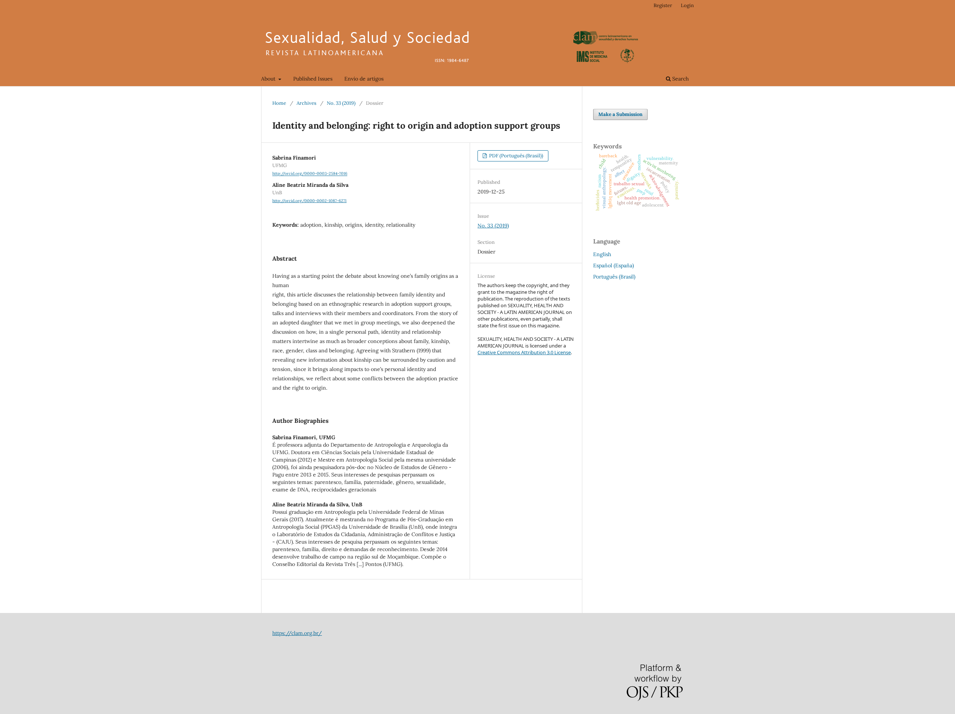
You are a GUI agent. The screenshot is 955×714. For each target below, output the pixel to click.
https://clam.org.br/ (297, 633)
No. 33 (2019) (341, 103)
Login (687, 5)
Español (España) (613, 265)
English (602, 254)
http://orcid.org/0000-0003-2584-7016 (309, 173)
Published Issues (312, 78)
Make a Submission (620, 114)
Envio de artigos (363, 78)
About (269, 78)
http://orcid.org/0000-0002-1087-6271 (309, 200)
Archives (306, 103)
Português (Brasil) (614, 276)
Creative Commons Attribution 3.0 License (524, 352)
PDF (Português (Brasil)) (515, 155)
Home (279, 103)
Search (680, 78)
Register (663, 5)
